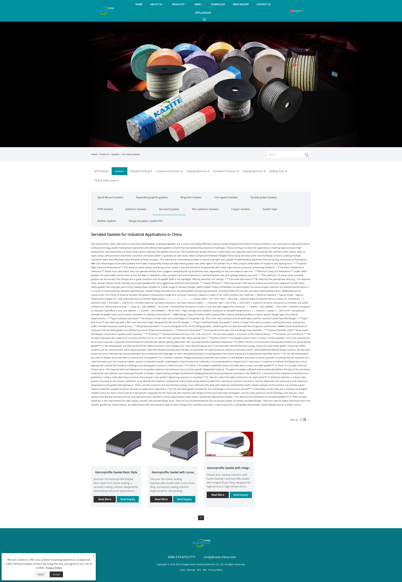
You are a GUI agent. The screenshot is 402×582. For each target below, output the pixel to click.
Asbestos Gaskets (136, 209)
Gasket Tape (270, 209)
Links (182, 569)
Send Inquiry (127, 499)
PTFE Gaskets (105, 209)
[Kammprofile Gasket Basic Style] (116, 448)
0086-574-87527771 (182, 557)
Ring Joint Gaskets (191, 197)
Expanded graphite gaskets (152, 197)
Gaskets (115, 154)
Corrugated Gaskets (226, 197)
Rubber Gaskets (106, 221)
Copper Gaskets (240, 209)
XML (204, 569)
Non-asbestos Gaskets (205, 209)
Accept (56, 574)
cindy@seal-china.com (220, 557)
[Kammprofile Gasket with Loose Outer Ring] (173, 448)
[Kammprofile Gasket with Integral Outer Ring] (229, 443)
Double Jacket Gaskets (264, 197)
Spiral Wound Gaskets (110, 197)
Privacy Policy (215, 569)
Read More (104, 499)
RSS (199, 569)
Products (104, 154)
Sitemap (191, 569)
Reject (41, 574)
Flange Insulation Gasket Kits (146, 221)
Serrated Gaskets (169, 209)
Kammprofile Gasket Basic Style (116, 472)
